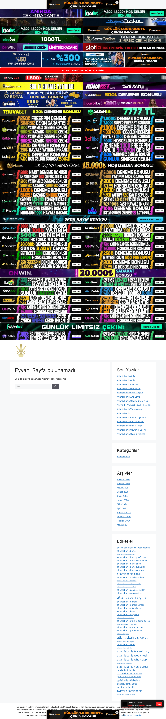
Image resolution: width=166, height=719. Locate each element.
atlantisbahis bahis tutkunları (131, 567)
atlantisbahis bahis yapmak (130, 570)
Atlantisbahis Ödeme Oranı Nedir (133, 401)
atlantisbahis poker (123, 634)
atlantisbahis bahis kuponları (126, 554)
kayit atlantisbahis (126, 687)
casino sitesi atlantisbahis (129, 673)
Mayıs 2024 (122, 525)
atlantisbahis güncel (127, 601)
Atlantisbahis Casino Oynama (131, 417)
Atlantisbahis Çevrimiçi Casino (131, 430)
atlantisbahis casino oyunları (131, 590)
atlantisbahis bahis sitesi (129, 563)
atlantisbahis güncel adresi (130, 605)
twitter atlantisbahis (129, 690)
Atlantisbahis (123, 413)
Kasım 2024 (123, 500)
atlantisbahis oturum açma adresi (133, 621)
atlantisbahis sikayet (132, 637)
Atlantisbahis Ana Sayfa (128, 397)
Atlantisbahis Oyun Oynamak (131, 434)
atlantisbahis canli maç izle (130, 577)
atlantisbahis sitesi (126, 644)
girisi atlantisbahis (128, 680)
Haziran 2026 (123, 479)
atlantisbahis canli (128, 573)
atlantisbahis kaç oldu (128, 614)
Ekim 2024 (122, 504)
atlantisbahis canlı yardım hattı (126, 587)
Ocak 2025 (122, 496)
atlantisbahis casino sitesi (129, 593)
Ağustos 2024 (124, 512)
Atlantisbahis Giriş (126, 376)
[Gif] (83, 165)
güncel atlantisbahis (127, 684)
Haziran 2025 (123, 483)
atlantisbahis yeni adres (124, 663)
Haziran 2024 (123, 521)
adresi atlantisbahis (126, 547)
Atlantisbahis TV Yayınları (129, 409)
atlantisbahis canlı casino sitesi (126, 581)
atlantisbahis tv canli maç (133, 651)
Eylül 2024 (122, 508)
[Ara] (55, 386)
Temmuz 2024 (124, 516)
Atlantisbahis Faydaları (128, 384)
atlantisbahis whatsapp (132, 659)
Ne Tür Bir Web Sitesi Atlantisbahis (134, 405)
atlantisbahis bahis (126, 551)
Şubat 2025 (122, 492)
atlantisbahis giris (131, 597)
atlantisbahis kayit (126, 611)
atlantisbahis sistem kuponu (125, 642)
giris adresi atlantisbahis (129, 676)
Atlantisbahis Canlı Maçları (130, 392)
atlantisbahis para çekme (129, 630)
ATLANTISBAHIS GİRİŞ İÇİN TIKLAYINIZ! (83, 70)
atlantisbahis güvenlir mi (129, 608)
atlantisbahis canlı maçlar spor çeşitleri (129, 584)
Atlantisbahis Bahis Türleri (129, 426)
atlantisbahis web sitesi (132, 655)
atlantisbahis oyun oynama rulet (127, 624)
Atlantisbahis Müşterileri (128, 388)
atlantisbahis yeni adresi (132, 666)
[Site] (41, 120)
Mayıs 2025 (122, 488)
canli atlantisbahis (126, 670)
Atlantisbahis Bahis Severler (130, 421)
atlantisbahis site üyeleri (124, 648)
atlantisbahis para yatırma (130, 627)
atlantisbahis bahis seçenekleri (132, 560)
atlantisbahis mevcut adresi (125, 618)
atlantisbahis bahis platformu (131, 557)
